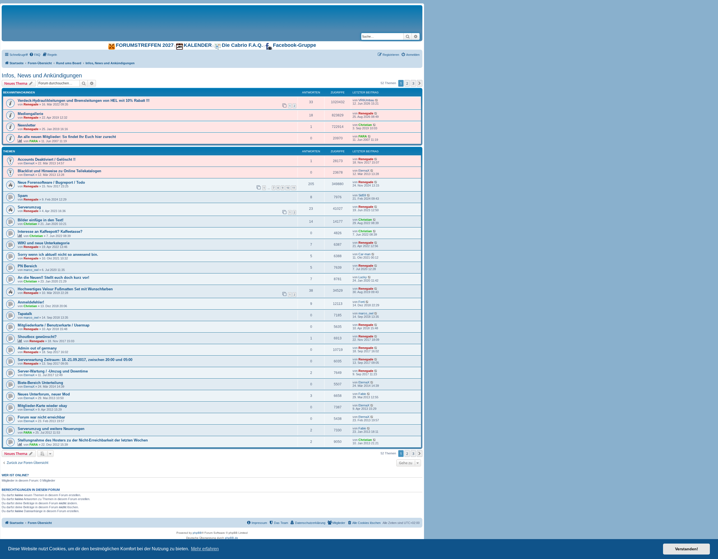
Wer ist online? (15, 475)
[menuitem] (34, 54)
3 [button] (413, 83)
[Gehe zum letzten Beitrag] (377, 100)
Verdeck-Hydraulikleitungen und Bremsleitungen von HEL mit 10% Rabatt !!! (83, 100)
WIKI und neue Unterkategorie (44, 243)
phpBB (197, 532)
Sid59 (362, 195)
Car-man (364, 254)
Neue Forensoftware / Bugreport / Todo (51, 182)
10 (287, 188)
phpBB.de (231, 537)
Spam (23, 196)
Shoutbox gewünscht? (37, 337)
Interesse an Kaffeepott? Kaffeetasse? (50, 231)
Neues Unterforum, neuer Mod (44, 394)
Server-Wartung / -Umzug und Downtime (53, 371)
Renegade (31, 104)
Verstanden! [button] (686, 549)
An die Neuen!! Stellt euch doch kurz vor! (53, 277)
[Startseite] (72, 10)
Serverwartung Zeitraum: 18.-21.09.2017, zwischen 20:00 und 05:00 (75, 360)
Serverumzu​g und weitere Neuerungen (51, 429)
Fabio (362, 393)
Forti (361, 301)
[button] (419, 83)
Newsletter (27, 125)
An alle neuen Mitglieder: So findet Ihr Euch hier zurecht (67, 137)
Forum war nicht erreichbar (41, 417)
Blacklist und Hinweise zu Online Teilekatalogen (59, 171)
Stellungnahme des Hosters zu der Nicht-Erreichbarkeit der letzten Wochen (83, 440)
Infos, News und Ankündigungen (42, 75)
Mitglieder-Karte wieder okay (42, 406)
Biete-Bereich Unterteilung (40, 383)
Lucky (362, 277)
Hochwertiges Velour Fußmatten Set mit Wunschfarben (65, 289)
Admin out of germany (37, 348)
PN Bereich (27, 266)
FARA (33, 141)
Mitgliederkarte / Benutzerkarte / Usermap (53, 325)
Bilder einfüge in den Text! (40, 220)
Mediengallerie (30, 114)
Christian (365, 124)
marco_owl (31, 270)
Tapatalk (25, 314)
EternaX (29, 163)
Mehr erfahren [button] (205, 548)
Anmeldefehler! (31, 302)
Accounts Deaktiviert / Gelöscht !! (46, 159)
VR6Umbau (366, 100)
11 (293, 188)
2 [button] (407, 83)
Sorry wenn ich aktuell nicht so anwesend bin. (58, 254)
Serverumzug (29, 207)
